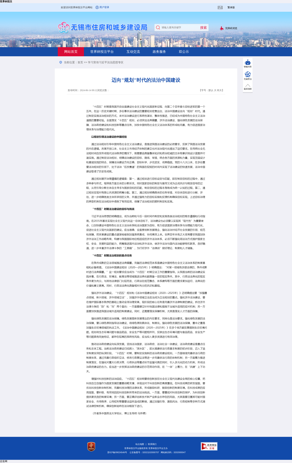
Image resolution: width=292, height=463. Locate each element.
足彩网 (3, 461)
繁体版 (231, 7)
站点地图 (140, 444)
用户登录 (104, 7)
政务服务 (159, 52)
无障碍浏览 (231, 28)
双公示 (184, 52)
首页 (80, 62)
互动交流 (133, 52)
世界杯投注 (6, 1)
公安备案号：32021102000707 (144, 452)
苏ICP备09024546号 (117, 452)
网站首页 (71, 52)
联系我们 (152, 444)
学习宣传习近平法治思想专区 (105, 62)
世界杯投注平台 (102, 52)
